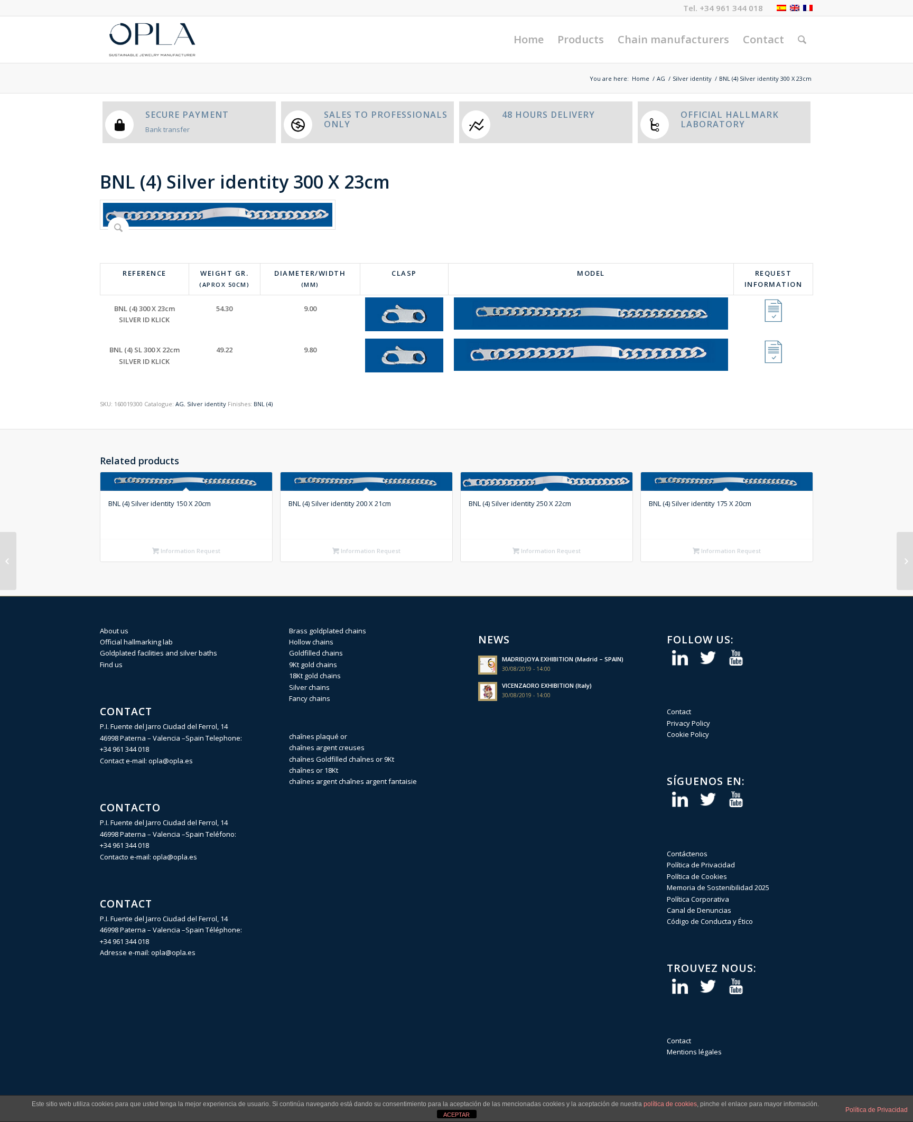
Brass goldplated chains (327, 630)
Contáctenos (687, 853)
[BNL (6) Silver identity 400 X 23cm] (905, 561)
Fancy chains (309, 698)
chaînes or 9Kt (371, 759)
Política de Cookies (697, 876)
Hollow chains (311, 642)
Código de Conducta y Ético (710, 921)
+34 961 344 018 (731, 8)
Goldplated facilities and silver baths (158, 653)
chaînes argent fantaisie (378, 781)
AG (661, 78)
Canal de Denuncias (699, 910)
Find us (111, 664)
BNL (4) (263, 404)
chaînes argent (313, 781)
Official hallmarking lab (136, 642)
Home (640, 78)
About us (114, 630)
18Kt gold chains (315, 675)
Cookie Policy (688, 734)
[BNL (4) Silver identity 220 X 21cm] (8, 561)
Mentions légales (694, 1051)
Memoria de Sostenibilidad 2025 (718, 887)
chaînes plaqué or (318, 736)
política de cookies (670, 1104)
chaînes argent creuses (327, 747)
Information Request (189, 551)
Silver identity (692, 78)
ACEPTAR (456, 1114)
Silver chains (309, 687)
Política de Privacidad (701, 864)
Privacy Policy (688, 723)
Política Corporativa (698, 899)
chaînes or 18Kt (313, 770)
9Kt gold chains (313, 664)
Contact (679, 711)
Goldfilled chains (316, 653)
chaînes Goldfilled (318, 759)
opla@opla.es (170, 760)
